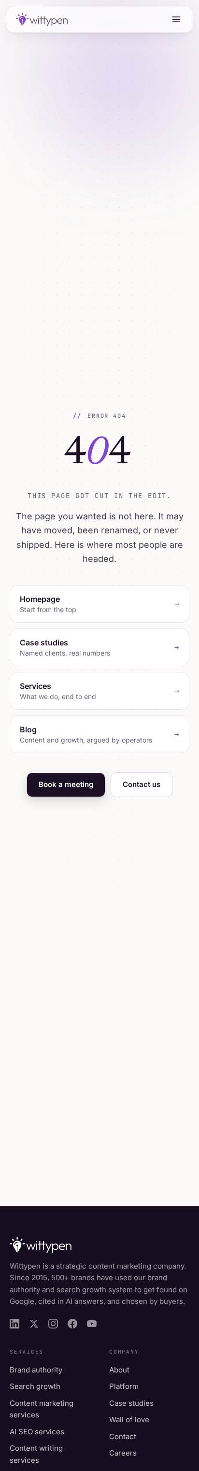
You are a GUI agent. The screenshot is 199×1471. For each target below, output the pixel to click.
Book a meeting (66, 784)
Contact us (141, 784)
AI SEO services (37, 1431)
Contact (122, 1436)
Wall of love (129, 1419)
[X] (34, 1323)
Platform (124, 1386)
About (119, 1369)
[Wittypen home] (41, 19)
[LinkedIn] (14, 1323)
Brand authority (36, 1369)
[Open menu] (176, 19)
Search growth (35, 1386)
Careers (123, 1452)
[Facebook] (72, 1323)
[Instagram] (53, 1323)
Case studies (131, 1403)
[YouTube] (92, 1323)
